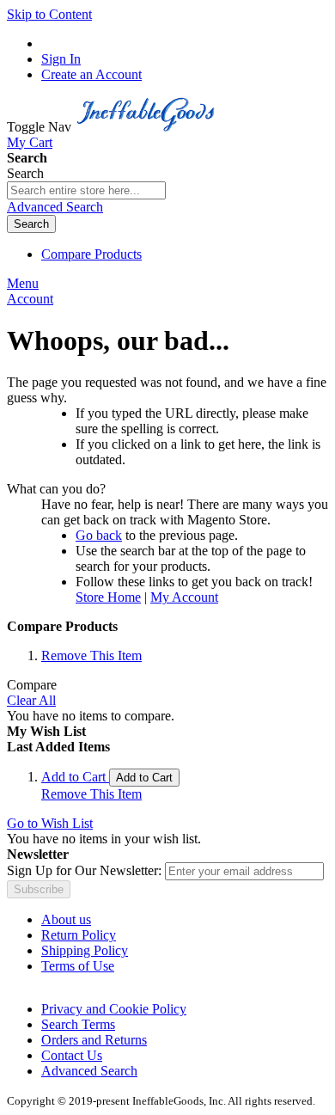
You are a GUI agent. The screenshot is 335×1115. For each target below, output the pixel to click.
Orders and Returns (94, 1039)
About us (66, 919)
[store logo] (148, 126)
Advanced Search (55, 206)
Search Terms (78, 1024)
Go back (99, 535)
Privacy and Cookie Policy (113, 1009)
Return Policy (78, 935)
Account (30, 298)
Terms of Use (77, 966)
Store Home (108, 597)
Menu (23, 283)
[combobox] (86, 190)
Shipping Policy (84, 950)
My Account (184, 597)
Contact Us (71, 1055)
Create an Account (91, 74)
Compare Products (91, 254)
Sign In (61, 59)
